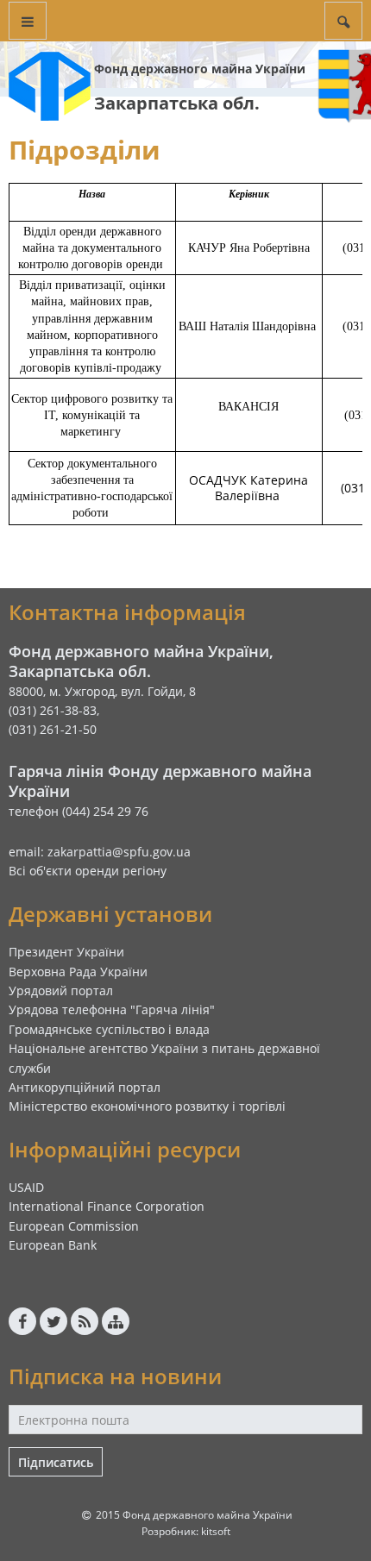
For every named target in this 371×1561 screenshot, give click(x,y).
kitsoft (215, 1531)
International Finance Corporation (106, 1206)
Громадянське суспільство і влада (109, 1029)
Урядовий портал (61, 990)
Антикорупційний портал (84, 1087)
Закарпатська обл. (177, 103)
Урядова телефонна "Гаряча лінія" (112, 1009)
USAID (26, 1187)
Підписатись (55, 1462)
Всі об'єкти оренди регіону (88, 870)
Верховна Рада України (78, 971)
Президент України (66, 951)
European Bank (53, 1245)
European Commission (74, 1226)
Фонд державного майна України (199, 68)
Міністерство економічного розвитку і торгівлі (147, 1106)
